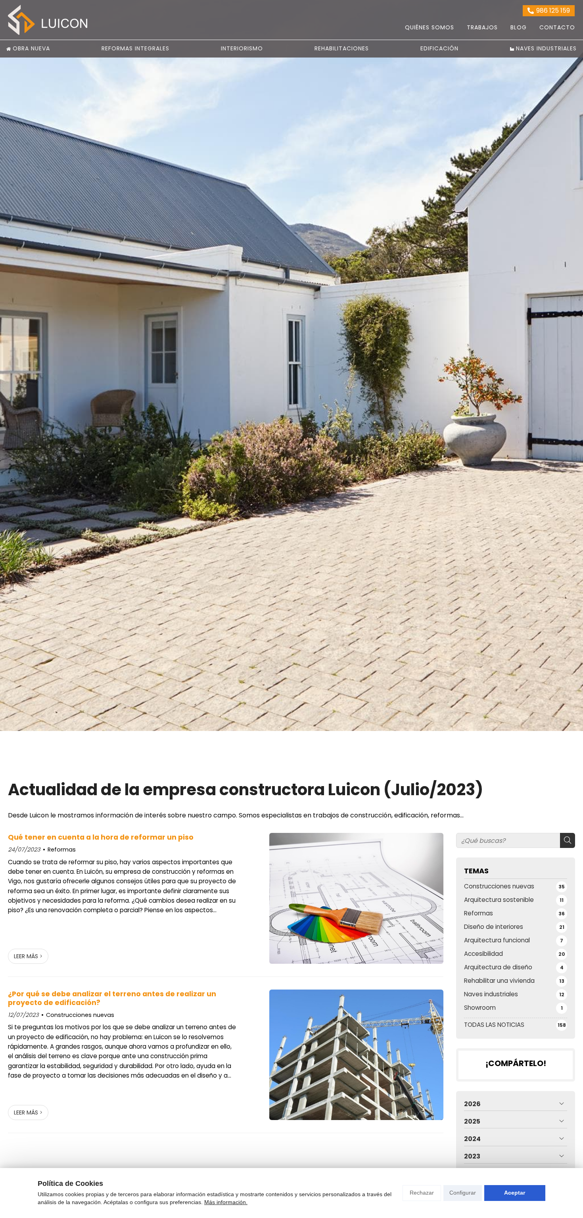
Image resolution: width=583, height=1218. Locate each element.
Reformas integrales (135, 48)
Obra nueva (31, 48)
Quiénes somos (429, 27)
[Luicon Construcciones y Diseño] (47, 20)
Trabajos (482, 27)
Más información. (225, 1202)
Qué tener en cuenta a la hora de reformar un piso (101, 837)
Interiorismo (242, 48)
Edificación (439, 48)
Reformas (62, 850)
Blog (518, 27)
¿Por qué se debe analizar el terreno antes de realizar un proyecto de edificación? (112, 998)
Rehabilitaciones (342, 48)
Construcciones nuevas (80, 1015)
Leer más (26, 956)
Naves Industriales (546, 48)
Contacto (557, 27)
